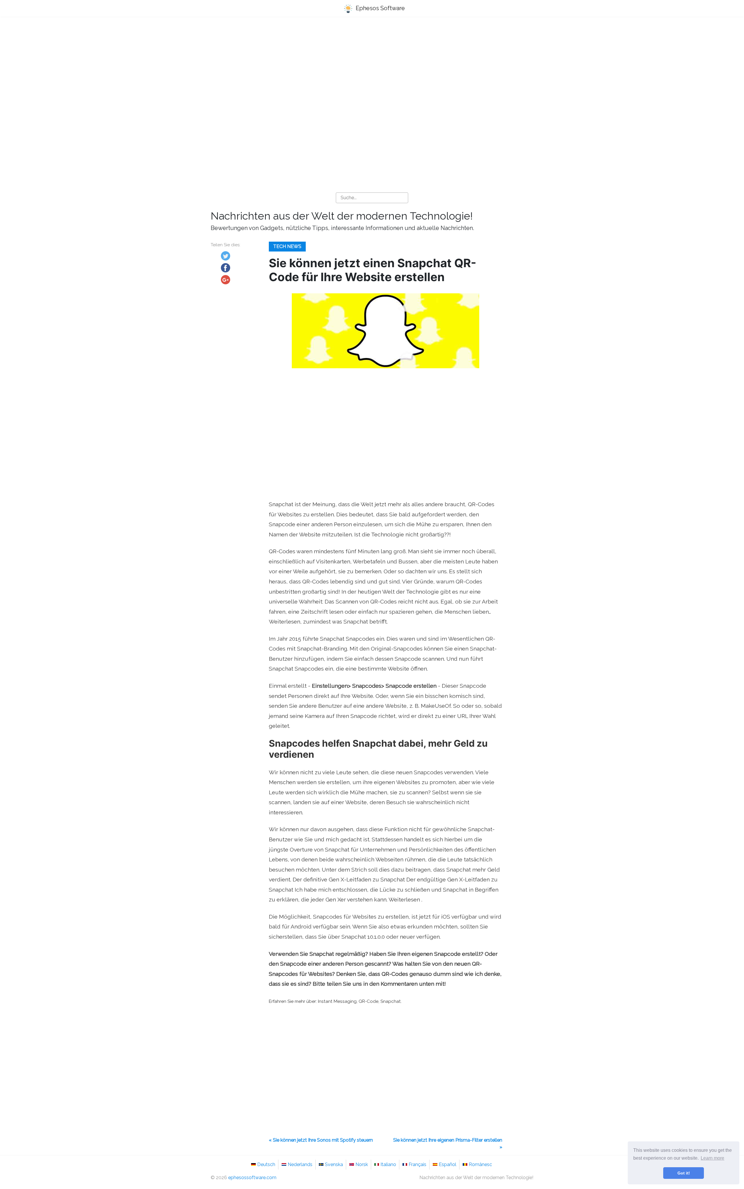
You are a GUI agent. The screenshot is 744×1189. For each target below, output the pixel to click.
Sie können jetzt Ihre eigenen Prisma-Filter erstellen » (447, 1143)
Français (417, 1164)
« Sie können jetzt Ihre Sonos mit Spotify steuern (321, 1140)
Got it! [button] (683, 1173)
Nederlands (300, 1164)
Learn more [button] (712, 1158)
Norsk (361, 1164)
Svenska (334, 1164)
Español (447, 1164)
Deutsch (266, 1164)
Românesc (480, 1164)
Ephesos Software (379, 8)
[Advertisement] (372, 67)
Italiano (388, 1164)
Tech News (287, 246)
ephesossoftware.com (252, 1177)
